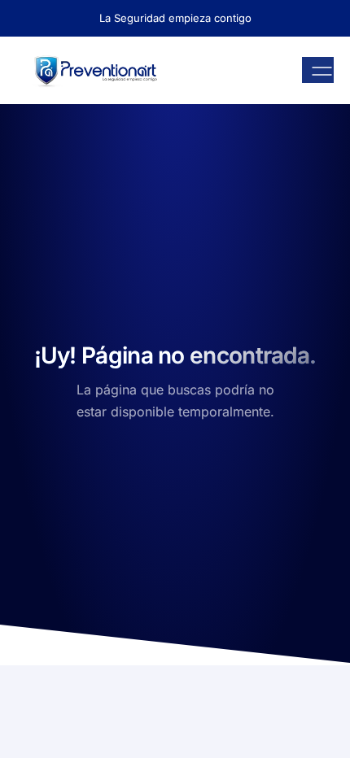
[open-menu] (318, 70)
